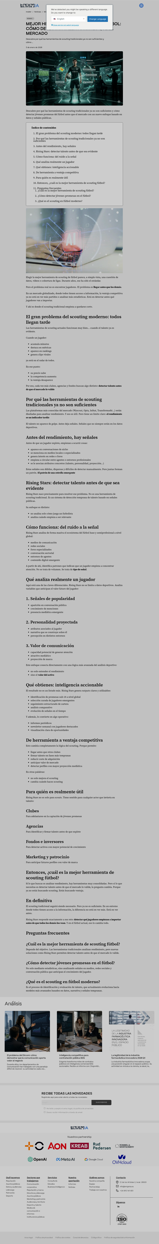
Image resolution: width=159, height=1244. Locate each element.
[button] (30, 5)
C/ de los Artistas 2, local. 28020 (133, 1182)
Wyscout (77, 410)
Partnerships (94, 1187)
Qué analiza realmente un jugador (55, 162)
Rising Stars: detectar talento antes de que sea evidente (67, 151)
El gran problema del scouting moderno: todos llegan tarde (69, 133)
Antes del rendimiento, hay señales (56, 146)
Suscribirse (101, 1102)
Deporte (9, 1196)
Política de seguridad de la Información (119, 1238)
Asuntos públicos (13, 1184)
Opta (86, 410)
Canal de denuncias (80, 1238)
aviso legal (67, 1108)
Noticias (37, 12)
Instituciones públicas (35, 1217)
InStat (93, 410)
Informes (72, 1184)
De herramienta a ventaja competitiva (57, 172)
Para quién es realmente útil (52, 177)
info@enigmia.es (127, 1186)
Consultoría (52, 1181)
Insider (28, 12)
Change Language (97, 19)
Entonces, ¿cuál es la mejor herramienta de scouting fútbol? (71, 183)
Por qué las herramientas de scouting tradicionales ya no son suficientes (69, 140)
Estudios (51, 1184)
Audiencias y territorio (36, 1202)
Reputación (11, 1181)
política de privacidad (84, 1108)
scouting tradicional (36, 497)
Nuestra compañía (97, 1181)
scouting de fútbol (67, 277)
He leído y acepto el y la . (70, 1108)
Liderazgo (10, 1190)
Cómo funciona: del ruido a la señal (56, 156)
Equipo (92, 1184)
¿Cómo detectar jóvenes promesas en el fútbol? (64, 195)
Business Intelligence (56, 1187)
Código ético (96, 1238)
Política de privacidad (44, 1238)
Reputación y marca (35, 1190)
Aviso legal (28, 1238)
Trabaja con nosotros (98, 1190)
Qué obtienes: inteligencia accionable (57, 167)
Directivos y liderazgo (35, 1193)
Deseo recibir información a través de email (64, 1112)
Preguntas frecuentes (49, 188)
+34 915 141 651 (126, 1191)
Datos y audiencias (13, 1187)
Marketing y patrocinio (36, 1199)
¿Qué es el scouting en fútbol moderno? (60, 201)
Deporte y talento (34, 1205)
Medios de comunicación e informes (33, 1211)
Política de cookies (62, 1238)
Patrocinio (10, 1193)
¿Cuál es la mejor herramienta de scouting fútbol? (66, 190)
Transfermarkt (104, 410)
